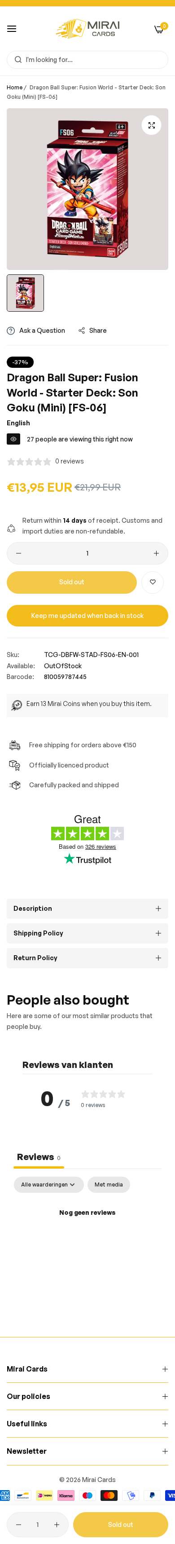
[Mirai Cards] (87, 28)
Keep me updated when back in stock (87, 615)
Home (14, 87)
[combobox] (87, 60)
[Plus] (156, 553)
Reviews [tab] (39, 1156)
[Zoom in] (151, 125)
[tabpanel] (87, 1243)
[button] (152, 582)
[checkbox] (109, 1185)
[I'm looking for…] (16, 60)
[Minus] (18, 553)
